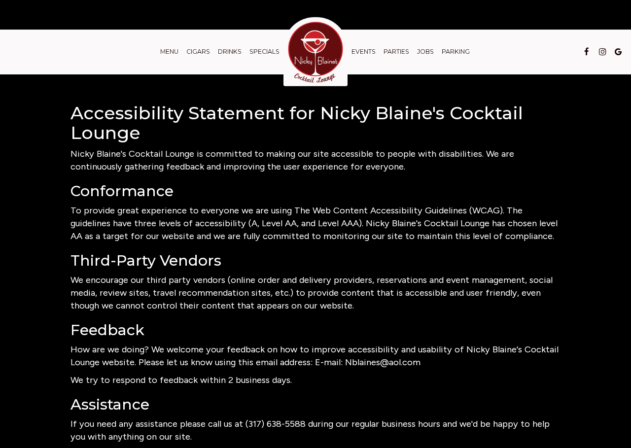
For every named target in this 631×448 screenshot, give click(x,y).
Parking (456, 51)
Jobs (425, 51)
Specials (264, 51)
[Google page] (618, 52)
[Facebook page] (587, 52)
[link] (315, 51)
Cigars (198, 51)
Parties (396, 51)
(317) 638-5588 (275, 423)
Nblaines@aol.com (383, 362)
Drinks (230, 51)
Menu (169, 51)
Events (363, 51)
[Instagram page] (602, 52)
